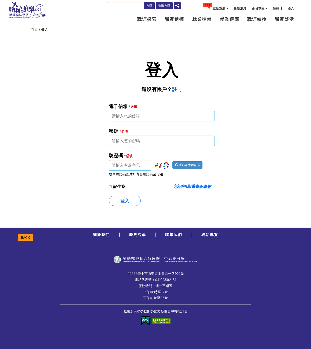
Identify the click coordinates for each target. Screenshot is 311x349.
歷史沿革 (137, 234)
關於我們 (101, 234)
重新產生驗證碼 (189, 165)
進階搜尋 (164, 5)
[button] (177, 5)
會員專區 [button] (258, 8)
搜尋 (149, 5)
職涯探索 (147, 19)
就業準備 (202, 19)
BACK (25, 237)
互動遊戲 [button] (219, 8)
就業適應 (229, 19)
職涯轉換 (257, 19)
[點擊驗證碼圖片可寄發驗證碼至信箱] (161, 165)
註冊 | (277, 8)
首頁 (34, 29)
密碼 (118, 131)
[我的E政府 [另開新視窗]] (145, 321)
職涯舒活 (284, 19)
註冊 (177, 89)
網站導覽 (209, 234)
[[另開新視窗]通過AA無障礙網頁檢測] (161, 320)
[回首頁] (27, 9)
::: (106, 61)
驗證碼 (121, 155)
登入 (291, 8)
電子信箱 (123, 106)
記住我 (119, 186)
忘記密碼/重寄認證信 (193, 186)
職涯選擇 (174, 19)
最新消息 (240, 8)
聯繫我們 (173, 234)
